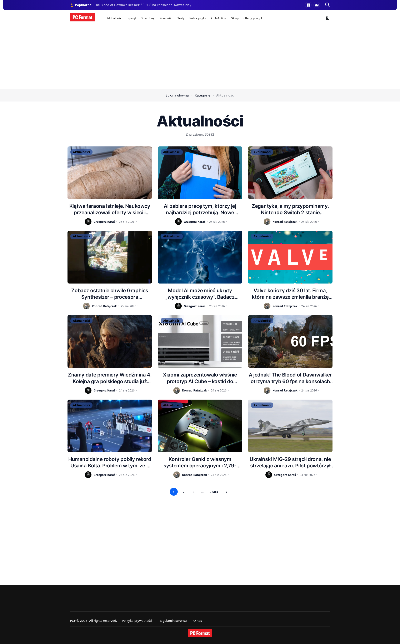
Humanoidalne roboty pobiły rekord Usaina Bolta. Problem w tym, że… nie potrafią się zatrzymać (109, 462)
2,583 (214, 492)
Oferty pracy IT (254, 18)
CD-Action (218, 18)
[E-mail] (316, 5)
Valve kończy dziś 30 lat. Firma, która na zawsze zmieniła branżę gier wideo (290, 293)
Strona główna (177, 95)
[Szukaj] (327, 4)
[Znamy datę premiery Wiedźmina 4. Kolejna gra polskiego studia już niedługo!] (110, 341)
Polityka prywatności (137, 620)
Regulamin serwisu (173, 620)
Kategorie (202, 95)
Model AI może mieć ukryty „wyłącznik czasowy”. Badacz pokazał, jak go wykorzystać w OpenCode (200, 293)
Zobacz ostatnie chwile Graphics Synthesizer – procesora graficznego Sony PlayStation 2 (109, 293)
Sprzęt (132, 18)
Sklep (235, 18)
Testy (180, 18)
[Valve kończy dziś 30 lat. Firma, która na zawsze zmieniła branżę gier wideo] (290, 257)
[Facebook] (308, 5)
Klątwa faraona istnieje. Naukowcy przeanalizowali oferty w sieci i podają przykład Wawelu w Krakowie (109, 209)
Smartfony (148, 18)
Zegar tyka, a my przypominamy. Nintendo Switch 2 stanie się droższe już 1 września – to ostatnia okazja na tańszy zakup (290, 209)
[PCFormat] (200, 633)
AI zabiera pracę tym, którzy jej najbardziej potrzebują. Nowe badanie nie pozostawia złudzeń (200, 209)
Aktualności (114, 18)
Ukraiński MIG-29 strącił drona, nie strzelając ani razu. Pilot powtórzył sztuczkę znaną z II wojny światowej (290, 462)
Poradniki (166, 18)
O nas (197, 620)
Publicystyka (197, 18)
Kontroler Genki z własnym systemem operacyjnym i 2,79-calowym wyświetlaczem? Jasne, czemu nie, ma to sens (200, 462)
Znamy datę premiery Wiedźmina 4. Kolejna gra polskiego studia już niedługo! (109, 378)
